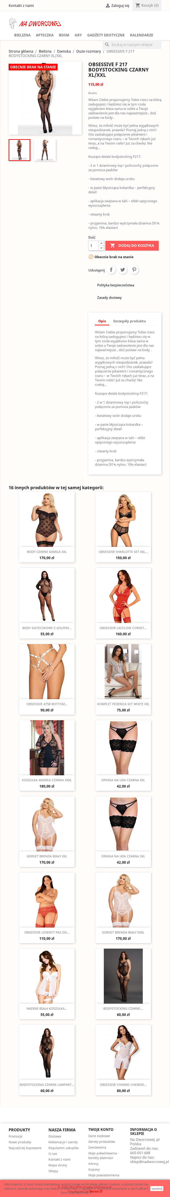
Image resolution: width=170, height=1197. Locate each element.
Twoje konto (101, 1129)
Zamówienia (97, 1147)
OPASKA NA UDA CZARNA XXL (123, 780)
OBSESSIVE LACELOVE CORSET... (123, 628)
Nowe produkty (20, 1142)
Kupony (94, 1169)
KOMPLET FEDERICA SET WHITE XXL (123, 704)
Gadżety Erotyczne (106, 35)
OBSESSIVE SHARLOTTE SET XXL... (123, 552)
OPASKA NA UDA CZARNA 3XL (123, 856)
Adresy (93, 1163)
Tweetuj (122, 269)
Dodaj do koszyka (132, 245)
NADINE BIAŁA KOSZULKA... (47, 1008)
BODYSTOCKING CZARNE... (123, 1008)
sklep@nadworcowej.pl (149, 1161)
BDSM (64, 35)
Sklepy (53, 1171)
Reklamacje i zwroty (63, 1142)
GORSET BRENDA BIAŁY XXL (47, 856)
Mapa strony (57, 1165)
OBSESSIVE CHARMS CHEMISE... (123, 1084)
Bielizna (22, 35)
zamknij (157, 1188)
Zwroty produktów (101, 1142)
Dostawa (54, 1136)
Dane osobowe (99, 1136)
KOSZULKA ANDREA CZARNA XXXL (47, 780)
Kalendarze (141, 35)
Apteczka (45, 35)
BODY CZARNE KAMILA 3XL (47, 552)
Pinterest (134, 269)
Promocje (15, 1136)
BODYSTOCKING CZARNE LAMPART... (47, 1084)
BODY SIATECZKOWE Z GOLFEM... (46, 628)
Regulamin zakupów (63, 1148)
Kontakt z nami (21, 5)
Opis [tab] (102, 321)
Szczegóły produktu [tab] (129, 321)
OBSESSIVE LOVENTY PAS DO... (47, 932)
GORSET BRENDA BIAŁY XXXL (123, 932)
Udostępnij (111, 269)
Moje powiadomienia (103, 1175)
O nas (52, 1153)
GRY (78, 35)
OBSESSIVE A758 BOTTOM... (47, 704)
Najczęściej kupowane (25, 1148)
